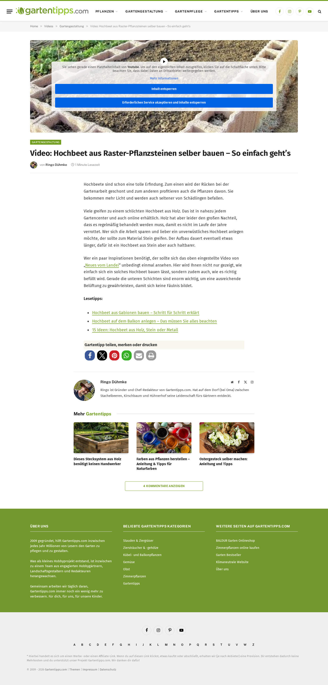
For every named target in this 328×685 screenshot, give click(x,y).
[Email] (39, 232)
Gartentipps (226, 11)
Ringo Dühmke (56, 165)
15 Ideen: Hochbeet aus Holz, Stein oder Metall (135, 329)
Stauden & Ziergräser (138, 541)
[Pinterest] (39, 218)
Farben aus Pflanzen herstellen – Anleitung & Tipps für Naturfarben (163, 464)
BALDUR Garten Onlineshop (235, 541)
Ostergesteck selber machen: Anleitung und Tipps (223, 461)
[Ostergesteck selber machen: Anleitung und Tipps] (226, 437)
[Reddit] (39, 247)
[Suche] (319, 11)
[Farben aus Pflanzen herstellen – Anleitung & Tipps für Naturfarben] (164, 437)
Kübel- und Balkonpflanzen (142, 555)
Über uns (259, 11)
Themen (74, 669)
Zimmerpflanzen (134, 576)
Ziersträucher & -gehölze (140, 548)
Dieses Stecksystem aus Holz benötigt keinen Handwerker (97, 461)
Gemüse (129, 562)
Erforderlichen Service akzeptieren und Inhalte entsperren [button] (164, 102)
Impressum (90, 669)
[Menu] (9, 11)
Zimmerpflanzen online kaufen (237, 548)
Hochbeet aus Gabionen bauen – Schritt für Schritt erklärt (145, 312)
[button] (90, 355)
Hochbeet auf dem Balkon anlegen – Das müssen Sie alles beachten (154, 321)
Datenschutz (108, 669)
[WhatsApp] (39, 262)
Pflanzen (104, 11)
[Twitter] (39, 203)
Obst (126, 569)
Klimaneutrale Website (232, 562)
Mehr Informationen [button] (164, 78)
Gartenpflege (189, 11)
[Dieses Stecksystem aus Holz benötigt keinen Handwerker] (101, 437)
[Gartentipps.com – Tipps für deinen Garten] (52, 11)
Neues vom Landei (102, 265)
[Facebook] (39, 188)
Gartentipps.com (56, 669)
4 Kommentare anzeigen (164, 486)
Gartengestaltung (144, 11)
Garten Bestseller (228, 555)
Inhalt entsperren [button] (164, 89)
